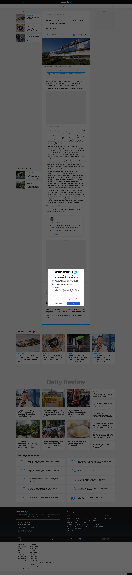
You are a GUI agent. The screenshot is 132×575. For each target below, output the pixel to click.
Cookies (129, 573)
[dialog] (66, 287)
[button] (66, 287)
